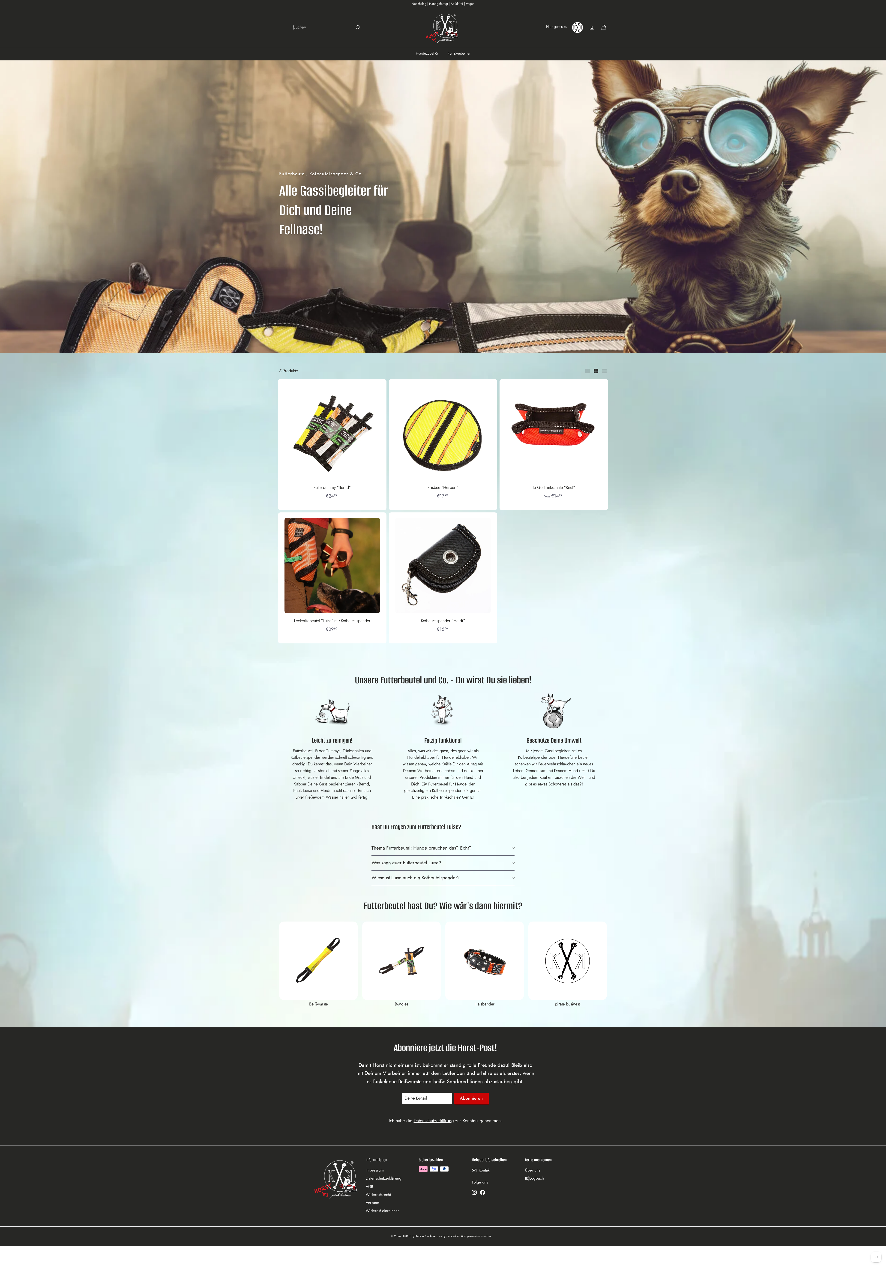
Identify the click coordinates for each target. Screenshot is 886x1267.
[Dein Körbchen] (604, 27)
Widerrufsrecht (378, 1195)
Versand (372, 1203)
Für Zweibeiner (459, 53)
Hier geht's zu (556, 27)
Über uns (532, 1170)
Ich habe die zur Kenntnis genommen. (445, 1121)
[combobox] (328, 27)
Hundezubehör (427, 53)
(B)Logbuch (534, 1178)
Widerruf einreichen (383, 1211)
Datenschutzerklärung (434, 1121)
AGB (369, 1187)
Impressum (375, 1170)
